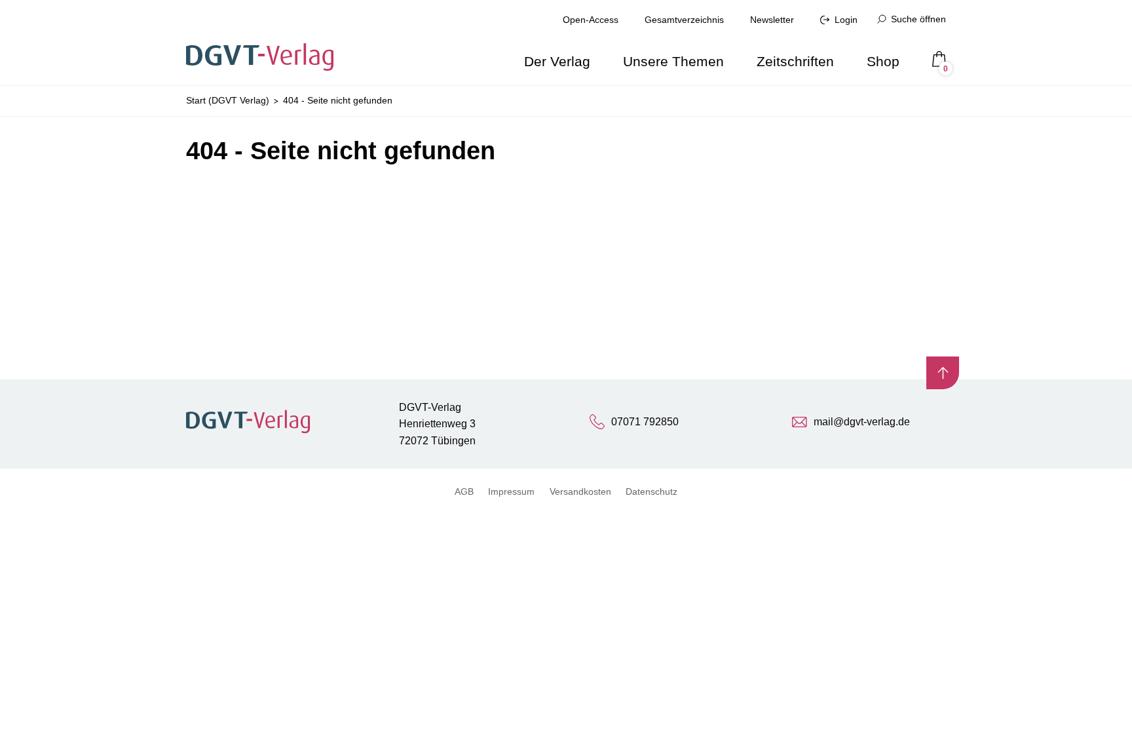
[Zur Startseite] (264, 42)
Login (846, 19)
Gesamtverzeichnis (684, 19)
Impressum (511, 491)
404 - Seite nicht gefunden (337, 100)
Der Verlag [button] (557, 61)
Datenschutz (651, 491)
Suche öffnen (918, 19)
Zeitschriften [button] (795, 61)
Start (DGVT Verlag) (227, 100)
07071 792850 (645, 421)
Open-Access (590, 19)
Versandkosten (580, 491)
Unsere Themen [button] (673, 61)
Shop (883, 61)
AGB (464, 491)
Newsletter (772, 19)
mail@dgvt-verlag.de (862, 421)
